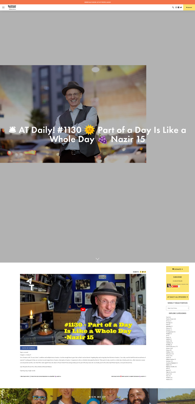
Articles (168, 341)
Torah (167, 374)
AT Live (167, 321)
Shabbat (168, 333)
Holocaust (168, 354)
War (167, 376)
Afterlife (168, 339)
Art (167, 335)
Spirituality (168, 326)
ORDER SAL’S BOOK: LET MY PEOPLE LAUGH (97, 2)
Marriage (168, 322)
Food (167, 324)
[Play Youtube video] (83, 309)
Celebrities (168, 343)
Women (168, 379)
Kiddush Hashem (170, 359)
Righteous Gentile (170, 366)
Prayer (167, 337)
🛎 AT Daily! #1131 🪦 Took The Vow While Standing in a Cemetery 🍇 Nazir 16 (41, 376)
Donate (189, 7)
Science (168, 328)
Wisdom (168, 377)
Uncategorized (169, 332)
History (167, 350)
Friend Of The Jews (170, 346)
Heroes (168, 348)
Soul (167, 368)
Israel (167, 357)
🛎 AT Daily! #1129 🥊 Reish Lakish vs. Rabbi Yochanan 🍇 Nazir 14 (128, 376)
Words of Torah (169, 319)
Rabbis (167, 365)
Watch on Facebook (28, 348)
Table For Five (169, 372)
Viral (167, 317)
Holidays (168, 352)
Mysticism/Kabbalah (171, 363)
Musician (168, 361)
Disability (168, 344)
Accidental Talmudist (177, 281)
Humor (167, 355)
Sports (167, 370)
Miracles (168, 330)
